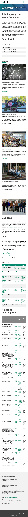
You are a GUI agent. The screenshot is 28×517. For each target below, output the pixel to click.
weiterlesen (4, 158)
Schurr (19, 398)
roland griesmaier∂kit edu (23, 273)
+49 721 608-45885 (16, 272)
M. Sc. (9, 276)
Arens (19, 326)
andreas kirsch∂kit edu (23, 286)
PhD (9, 294)
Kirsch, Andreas (4, 285)
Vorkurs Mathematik (6, 149)
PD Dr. (9, 267)
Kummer (20, 437)
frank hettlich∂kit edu (23, 281)
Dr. (9, 299)
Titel (9, 265)
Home (4, 513)
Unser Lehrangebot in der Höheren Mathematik (13, 255)
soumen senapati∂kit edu (23, 296)
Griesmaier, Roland (4, 272)
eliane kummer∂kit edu (23, 290)
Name (3, 265)
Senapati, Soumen (4, 295)
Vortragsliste (5, 91)
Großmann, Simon (4, 277)
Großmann (19, 362)
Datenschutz (15, 513)
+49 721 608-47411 (16, 290)
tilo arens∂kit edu (23, 268)
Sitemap (12, 515)
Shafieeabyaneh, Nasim (4, 300)
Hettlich (19, 338)
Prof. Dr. (10, 271)
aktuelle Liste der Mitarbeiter (16, 227)
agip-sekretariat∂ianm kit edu (11, 497)
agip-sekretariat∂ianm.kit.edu (15, 58)
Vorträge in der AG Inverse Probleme (10, 82)
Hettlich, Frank (4, 281)
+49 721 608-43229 (16, 268)
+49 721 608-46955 (16, 277)
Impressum (9, 513)
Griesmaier (19, 335)
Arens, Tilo (4, 267)
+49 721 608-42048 (16, 281)
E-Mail (22, 265)
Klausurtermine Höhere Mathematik (10, 181)
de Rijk (19, 386)
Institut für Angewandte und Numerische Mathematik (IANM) (13, 2)
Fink (19, 464)
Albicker (20, 359)
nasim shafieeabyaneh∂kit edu (23, 301)
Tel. (15, 265)
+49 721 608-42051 (16, 285)
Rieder (19, 343)
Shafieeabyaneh (20, 402)
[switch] (19, 2)
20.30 (16, 43)
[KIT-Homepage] (5, 2)
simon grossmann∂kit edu (23, 277)
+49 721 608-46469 (16, 300)
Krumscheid (19, 385)
